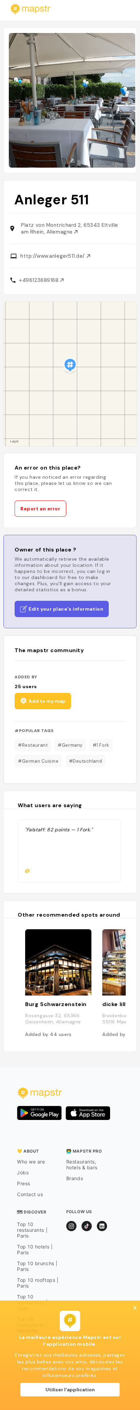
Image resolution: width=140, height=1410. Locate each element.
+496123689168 (39, 280)
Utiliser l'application (70, 1390)
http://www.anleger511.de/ (53, 256)
